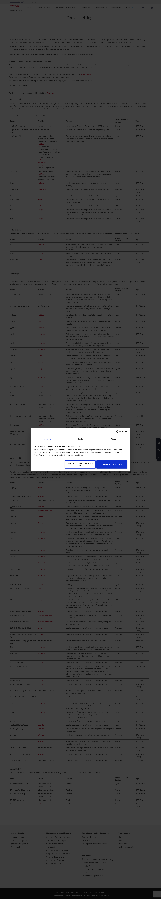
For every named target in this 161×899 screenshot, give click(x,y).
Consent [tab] (47, 439)
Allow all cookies (112, 464)
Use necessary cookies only (80, 464)
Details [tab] (80, 439)
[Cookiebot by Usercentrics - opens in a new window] (117, 432)
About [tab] (113, 439)
